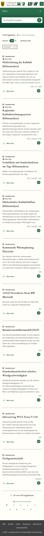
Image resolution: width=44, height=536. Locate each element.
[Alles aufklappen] (16, 40)
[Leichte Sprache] (19, 4)
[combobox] (9, 47)
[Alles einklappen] (11, 40)
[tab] (22, 11)
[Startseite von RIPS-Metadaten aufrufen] (33, 4)
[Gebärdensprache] (23, 4)
